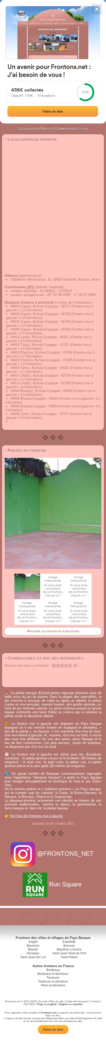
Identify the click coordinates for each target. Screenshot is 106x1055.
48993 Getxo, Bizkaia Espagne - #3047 (40, 368)
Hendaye (32, 953)
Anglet (33, 942)
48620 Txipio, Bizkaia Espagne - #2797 (40, 345)
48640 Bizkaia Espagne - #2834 (34, 406)
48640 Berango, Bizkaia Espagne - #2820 (41, 391)
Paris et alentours (53, 985)
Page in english (47, 1004)
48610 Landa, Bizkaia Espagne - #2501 (40, 337)
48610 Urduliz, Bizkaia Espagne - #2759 (40, 375)
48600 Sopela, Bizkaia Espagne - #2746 (40, 314)
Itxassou (69, 945)
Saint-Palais (69, 957)
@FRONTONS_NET (65, 853)
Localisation (28, 128)
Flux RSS (29, 1004)
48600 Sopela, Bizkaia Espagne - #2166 (40, 329)
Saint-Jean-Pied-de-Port (69, 953)
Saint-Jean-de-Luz (33, 957)
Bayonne (33, 945)
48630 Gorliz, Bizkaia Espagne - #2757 (40, 414)
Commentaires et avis (71, 128)
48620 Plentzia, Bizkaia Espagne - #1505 (41, 360)
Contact (95, 1001)
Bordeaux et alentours (53, 974)
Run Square (65, 884)
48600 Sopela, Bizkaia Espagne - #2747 (40, 306)
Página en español (70, 1004)
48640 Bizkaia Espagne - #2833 (34, 398)
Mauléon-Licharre (69, 949)
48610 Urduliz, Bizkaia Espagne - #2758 (40, 383)
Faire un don (53, 1029)
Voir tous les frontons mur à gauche (36, 816)
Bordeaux (53, 970)
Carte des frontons (77, 1001)
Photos (46, 128)
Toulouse (53, 977)
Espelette (69, 942)
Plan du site (56, 1001)
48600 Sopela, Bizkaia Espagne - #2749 (40, 322)
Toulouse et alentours (53, 981)
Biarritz (33, 949)
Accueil (43, 1001)
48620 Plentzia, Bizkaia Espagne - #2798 (41, 352)
